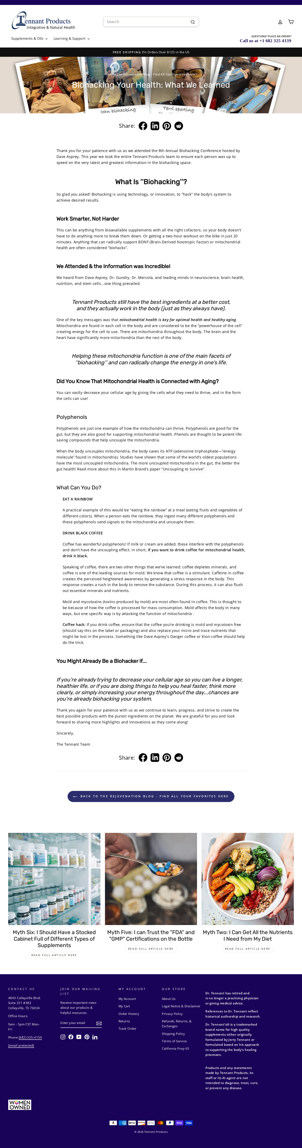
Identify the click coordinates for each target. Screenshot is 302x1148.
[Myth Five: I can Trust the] (151, 879)
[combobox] (150, 22)
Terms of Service (174, 1041)
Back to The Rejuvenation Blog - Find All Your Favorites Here (154, 796)
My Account (127, 999)
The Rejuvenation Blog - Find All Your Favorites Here (156, 74)
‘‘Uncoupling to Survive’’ (182, 469)
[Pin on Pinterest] (167, 126)
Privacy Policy (172, 1014)
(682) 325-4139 (30, 1037)
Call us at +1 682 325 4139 (265, 40)
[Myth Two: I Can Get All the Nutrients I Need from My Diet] (248, 879)
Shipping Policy (173, 1034)
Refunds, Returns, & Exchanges (177, 1023)
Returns (124, 1021)
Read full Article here (54, 955)
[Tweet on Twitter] (155, 126)
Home (109, 74)
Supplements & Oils (27, 38)
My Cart (124, 1006)
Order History (129, 1014)
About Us (169, 999)
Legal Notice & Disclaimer (181, 1006)
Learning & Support (70, 38)
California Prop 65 (175, 1048)
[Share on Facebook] (143, 126)
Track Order (127, 1028)
